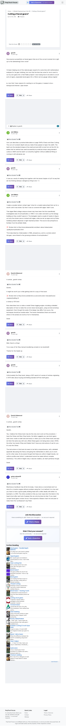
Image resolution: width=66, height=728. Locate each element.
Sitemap (27, 717)
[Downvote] (23, 95)
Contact (27, 715)
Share (30, 95)
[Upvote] (17, 95)
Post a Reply (34, 522)
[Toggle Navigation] (62, 2)
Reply (11, 95)
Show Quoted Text (13, 139)
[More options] (59, 54)
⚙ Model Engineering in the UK (21, 11)
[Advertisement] (34, 29)
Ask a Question (34, 538)
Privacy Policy (47, 715)
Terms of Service (48, 713)
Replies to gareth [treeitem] (35, 126)
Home (9, 11)
